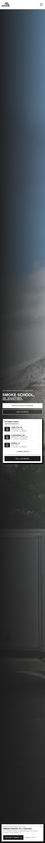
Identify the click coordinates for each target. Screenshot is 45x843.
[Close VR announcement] (41, 826)
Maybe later (30, 837)
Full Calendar (22, 459)
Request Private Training (22, 405)
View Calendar (22, 412)
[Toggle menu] (41, 4)
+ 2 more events (22, 451)
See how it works (12, 837)
